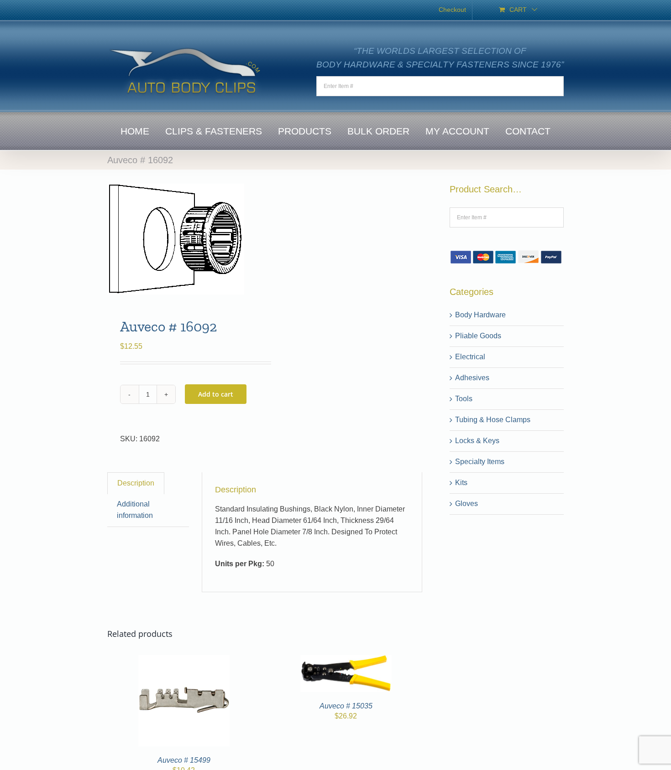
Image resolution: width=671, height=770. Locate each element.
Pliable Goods (478, 336)
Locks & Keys (477, 440)
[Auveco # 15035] (346, 660)
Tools (463, 399)
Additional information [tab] (135, 509)
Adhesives (472, 378)
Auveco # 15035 (346, 706)
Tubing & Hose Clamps (492, 420)
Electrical (470, 357)
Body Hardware (480, 315)
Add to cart (215, 394)
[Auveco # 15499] (184, 660)
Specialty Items (479, 461)
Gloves (466, 503)
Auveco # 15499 (183, 760)
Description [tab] (135, 483)
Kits (461, 482)
